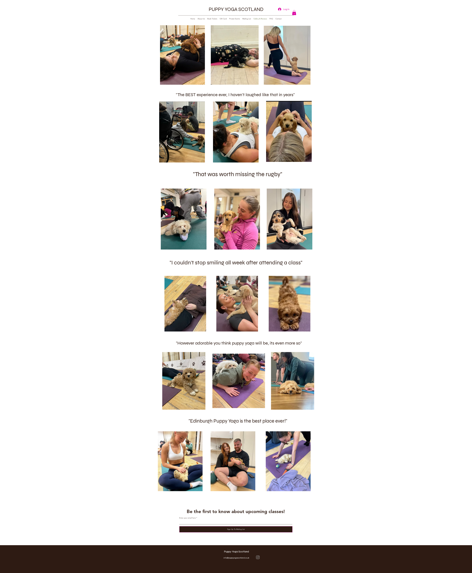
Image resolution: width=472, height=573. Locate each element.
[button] (294, 12)
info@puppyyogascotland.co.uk (236, 558)
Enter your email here (187, 518)
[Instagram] (257, 557)
